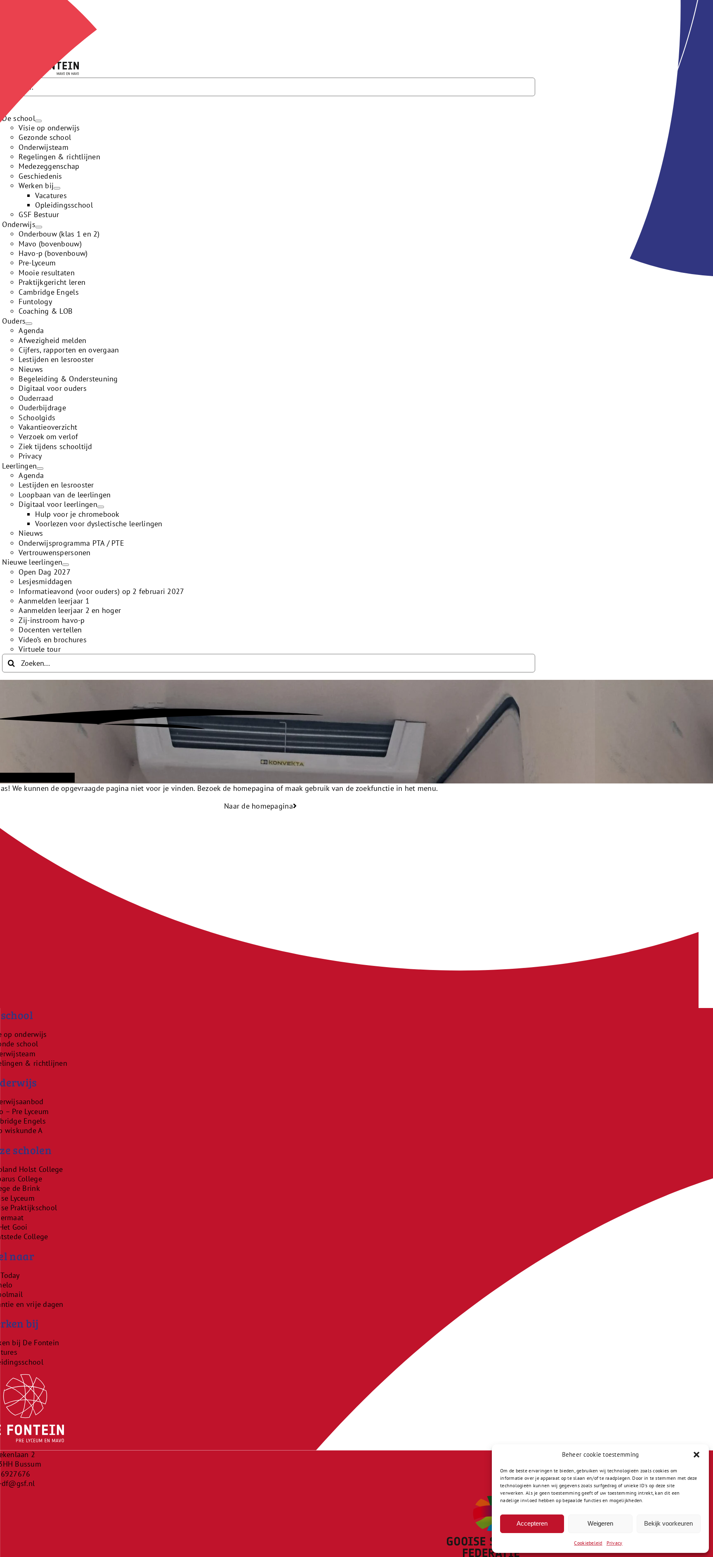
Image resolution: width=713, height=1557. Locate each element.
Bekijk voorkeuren (668, 1523)
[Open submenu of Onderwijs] (38, 227)
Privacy (615, 1543)
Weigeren (600, 1523)
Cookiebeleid (588, 1543)
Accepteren (532, 1523)
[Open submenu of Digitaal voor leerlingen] (100, 507)
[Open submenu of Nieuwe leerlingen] (65, 564)
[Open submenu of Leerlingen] (40, 468)
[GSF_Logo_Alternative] (491, 1500)
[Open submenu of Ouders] (29, 323)
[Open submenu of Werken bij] (57, 188)
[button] (696, 1455)
